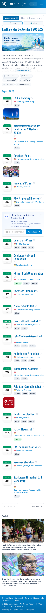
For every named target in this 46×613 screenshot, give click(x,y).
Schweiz (28, 598)
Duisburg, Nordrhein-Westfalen (30, 159)
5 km (17, 105)
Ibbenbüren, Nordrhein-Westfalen (29, 375)
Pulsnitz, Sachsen (23, 390)
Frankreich (7, 600)
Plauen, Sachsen (23, 187)
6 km (17, 205)
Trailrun (17, 283)
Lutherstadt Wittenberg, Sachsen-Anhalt (29, 143)
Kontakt (10, 606)
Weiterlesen (22, 70)
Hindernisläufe (11, 80)
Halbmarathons (11, 76)
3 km (17, 247)
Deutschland (7, 598)
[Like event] (32, 98)
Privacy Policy (21, 606)
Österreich (18, 598)
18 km (32, 346)
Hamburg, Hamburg (25, 102)
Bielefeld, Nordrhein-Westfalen (30, 202)
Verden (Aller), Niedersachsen (29, 466)
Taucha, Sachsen (23, 418)
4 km (17, 361)
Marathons (27, 76)
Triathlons (9, 84)
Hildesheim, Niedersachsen (28, 357)
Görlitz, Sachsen (23, 244)
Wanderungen (24, 84)
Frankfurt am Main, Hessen (28, 325)
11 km (31, 247)
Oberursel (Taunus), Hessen (28, 310)
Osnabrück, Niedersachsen (28, 280)
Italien (16, 600)
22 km (26, 283)
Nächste (35, 506)
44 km (34, 283)
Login (33, 4)
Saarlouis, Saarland (24, 451)
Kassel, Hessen (22, 342)
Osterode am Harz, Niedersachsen (29, 436)
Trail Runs (26, 80)
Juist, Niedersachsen (25, 294)
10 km (24, 328)
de (24, 4)
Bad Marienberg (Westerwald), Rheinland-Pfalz (27, 491)
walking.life (29, 610)
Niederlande (38, 598)
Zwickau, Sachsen (24, 265)
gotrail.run (18, 610)
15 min (17, 394)
